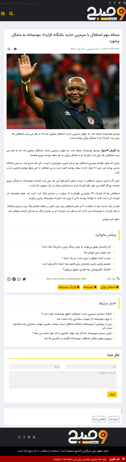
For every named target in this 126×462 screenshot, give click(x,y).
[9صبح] (106, 13)
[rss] (124, 3)
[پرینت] (9, 49)
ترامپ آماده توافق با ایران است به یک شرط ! (86, 258)
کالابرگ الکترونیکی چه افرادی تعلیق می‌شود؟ (87, 269)
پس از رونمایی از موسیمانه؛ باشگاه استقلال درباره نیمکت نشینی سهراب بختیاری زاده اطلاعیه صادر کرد (62, 326)
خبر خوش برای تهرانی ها (97, 252)
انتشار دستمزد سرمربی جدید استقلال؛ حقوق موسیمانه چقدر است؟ (76, 314)
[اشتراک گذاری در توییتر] (24, 279)
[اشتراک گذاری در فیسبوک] (9, 279)
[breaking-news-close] (123, 458)
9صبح (77, 451)
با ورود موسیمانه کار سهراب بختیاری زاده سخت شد (84, 319)
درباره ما (114, 419)
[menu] (3, 14)
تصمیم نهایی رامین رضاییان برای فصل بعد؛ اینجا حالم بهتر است (76, 264)
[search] (11, 14)
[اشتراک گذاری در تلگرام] (14, 279)
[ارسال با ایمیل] (15, 49)
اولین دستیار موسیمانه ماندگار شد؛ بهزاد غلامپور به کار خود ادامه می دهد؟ (72, 333)
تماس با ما (99, 419)
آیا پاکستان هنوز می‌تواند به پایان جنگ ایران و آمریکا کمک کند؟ (76, 247)
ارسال (112, 394)
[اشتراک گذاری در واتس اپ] (19, 279)
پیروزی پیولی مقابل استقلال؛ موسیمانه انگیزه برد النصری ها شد (78, 338)
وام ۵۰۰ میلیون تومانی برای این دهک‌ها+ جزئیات (79, 459)
